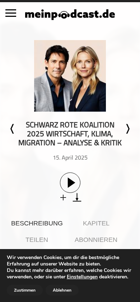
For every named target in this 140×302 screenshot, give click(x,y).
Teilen (36, 239)
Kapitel (96, 223)
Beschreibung (37, 223)
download (77, 197)
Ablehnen (62, 290)
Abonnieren (96, 239)
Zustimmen (25, 290)
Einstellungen (82, 277)
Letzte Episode (12, 128)
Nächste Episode (127, 128)
